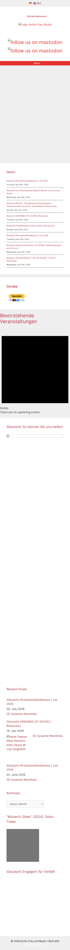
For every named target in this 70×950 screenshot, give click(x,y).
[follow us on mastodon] (35, 41)
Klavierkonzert (14, 145)
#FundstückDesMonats (22, 141)
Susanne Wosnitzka (24, 714)
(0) (8, 714)
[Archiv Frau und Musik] (35, 24)
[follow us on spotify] (46, 33)
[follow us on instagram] (35, 33)
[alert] (35, 371)
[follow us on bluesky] (35, 50)
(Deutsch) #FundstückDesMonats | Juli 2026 (27, 181)
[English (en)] (34, 3)
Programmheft (31, 145)
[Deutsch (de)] (30, 3)
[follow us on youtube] (40, 33)
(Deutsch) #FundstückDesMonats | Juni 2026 (27, 235)
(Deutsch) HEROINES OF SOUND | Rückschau (27, 216)
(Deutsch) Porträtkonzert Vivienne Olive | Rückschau (31, 225)
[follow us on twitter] (24, 33)
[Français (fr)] (39, 3)
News (11, 172)
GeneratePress (35, 944)
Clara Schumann (52, 141)
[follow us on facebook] (29, 33)
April (39, 141)
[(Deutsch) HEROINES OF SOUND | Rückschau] (19, 747)
